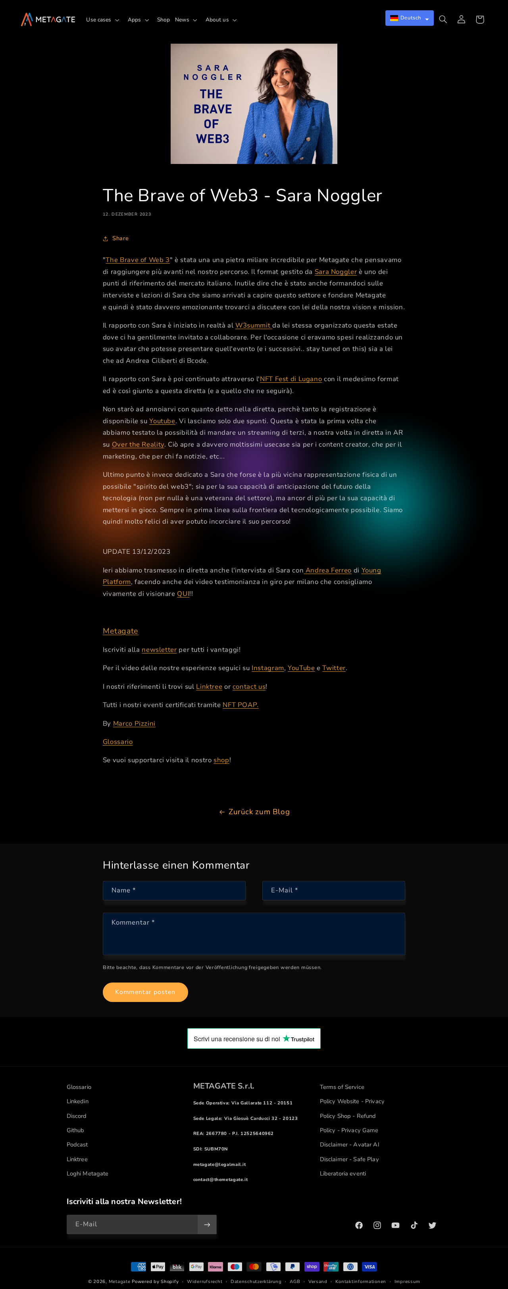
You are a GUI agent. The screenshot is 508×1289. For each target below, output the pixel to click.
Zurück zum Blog (259, 812)
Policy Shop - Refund (348, 1116)
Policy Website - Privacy (352, 1101)
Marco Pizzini (134, 723)
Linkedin (78, 1101)
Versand (317, 1281)
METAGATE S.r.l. (224, 1086)
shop (221, 760)
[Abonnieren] (207, 1224)
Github (76, 1130)
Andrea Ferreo (328, 570)
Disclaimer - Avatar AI (349, 1144)
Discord (77, 1116)
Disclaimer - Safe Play (349, 1159)
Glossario (118, 741)
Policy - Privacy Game (349, 1130)
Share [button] (120, 238)
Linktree (209, 686)
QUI (183, 593)
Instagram (268, 667)
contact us (249, 686)
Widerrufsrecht (204, 1281)
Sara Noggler (336, 271)
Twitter (333, 667)
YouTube (301, 667)
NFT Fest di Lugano (291, 378)
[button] (104, 19)
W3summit (253, 325)
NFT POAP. (241, 704)
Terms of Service (342, 1087)
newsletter (159, 649)
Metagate (121, 631)
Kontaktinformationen (360, 1281)
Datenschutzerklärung (256, 1281)
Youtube (162, 421)
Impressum (407, 1281)
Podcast (77, 1144)
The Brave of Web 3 (137, 259)
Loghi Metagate (88, 1173)
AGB (295, 1281)
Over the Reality (138, 444)
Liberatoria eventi (343, 1173)
